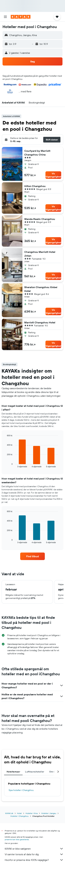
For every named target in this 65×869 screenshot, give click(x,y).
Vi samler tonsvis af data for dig (22, 854)
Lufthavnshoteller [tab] (34, 771)
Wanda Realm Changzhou (39, 219)
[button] (5, 16)
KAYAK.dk (9, 813)
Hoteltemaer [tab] (13, 771)
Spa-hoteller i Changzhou (21, 790)
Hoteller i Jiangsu (48, 813)
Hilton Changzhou (35, 186)
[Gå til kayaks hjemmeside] (20, 17)
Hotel (19, 813)
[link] (32, 556)
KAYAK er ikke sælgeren (18, 848)
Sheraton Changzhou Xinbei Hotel (40, 289)
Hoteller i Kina (32, 813)
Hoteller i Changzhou (19, 816)
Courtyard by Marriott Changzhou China (37, 152)
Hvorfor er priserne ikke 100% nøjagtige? (27, 859)
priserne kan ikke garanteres (17, 839)
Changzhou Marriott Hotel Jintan (39, 253)
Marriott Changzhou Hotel (39, 322)
